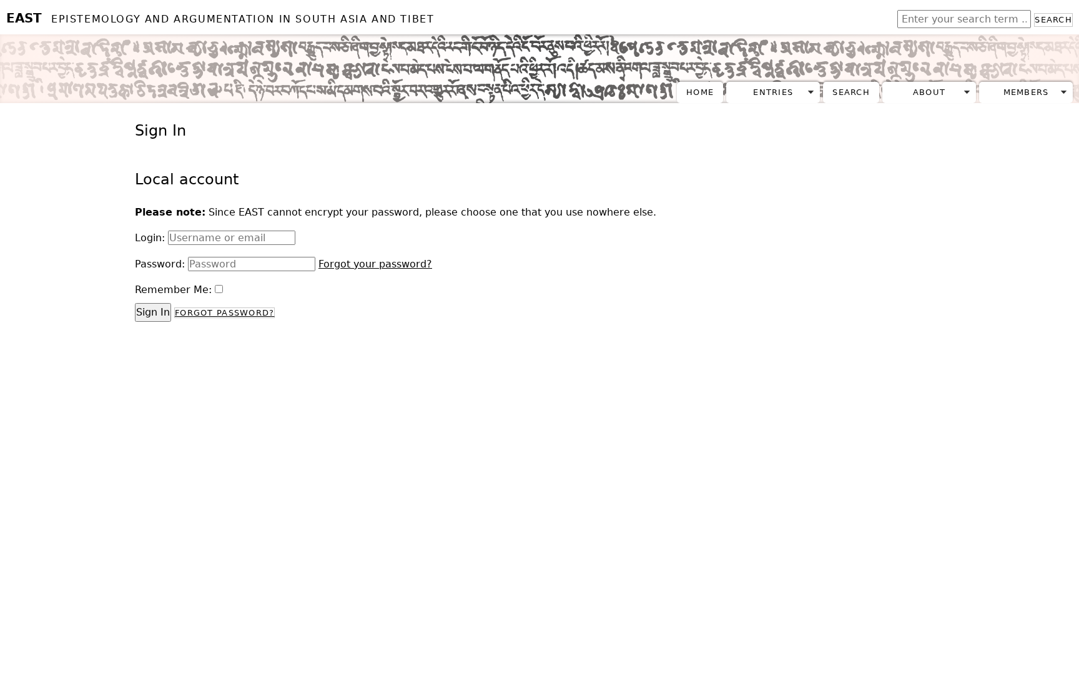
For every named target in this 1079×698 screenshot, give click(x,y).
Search (1053, 19)
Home (700, 92)
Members (1026, 92)
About (929, 92)
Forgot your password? (375, 264)
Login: (150, 238)
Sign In (153, 312)
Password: (160, 264)
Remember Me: (173, 290)
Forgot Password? (224, 312)
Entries (773, 92)
